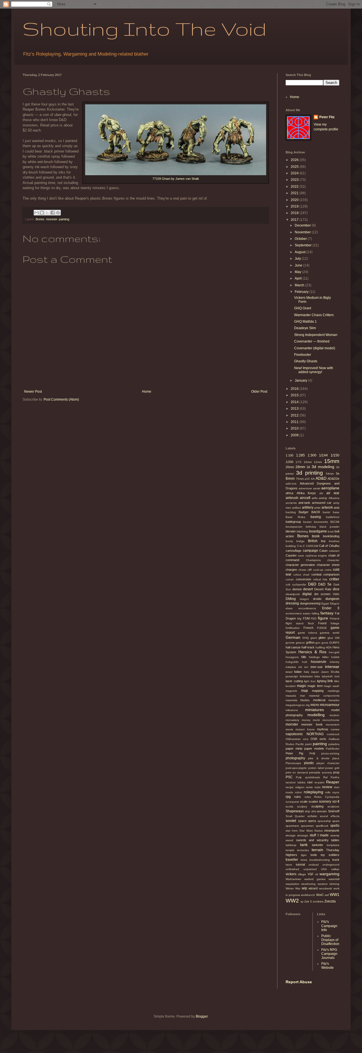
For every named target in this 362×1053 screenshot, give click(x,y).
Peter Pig (294, 753)
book (316, 536)
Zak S (308, 901)
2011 (295, 422)
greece (300, 642)
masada (291, 695)
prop (336, 772)
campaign (310, 551)
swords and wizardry (312, 840)
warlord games (315, 879)
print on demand (297, 772)
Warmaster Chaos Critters (314, 315)
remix (309, 787)
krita (317, 676)
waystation (292, 883)
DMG (336, 594)
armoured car (321, 502)
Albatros (334, 498)
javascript (292, 676)
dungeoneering (310, 603)
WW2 (292, 901)
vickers (291, 874)
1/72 (298, 462)
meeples (333, 700)
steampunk (331, 830)
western (323, 883)
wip (304, 888)
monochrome (330, 720)
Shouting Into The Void (144, 28)
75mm (300, 478)
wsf (327, 894)
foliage (335, 623)
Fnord (322, 623)
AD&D (321, 478)
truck (335, 859)
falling (315, 613)
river (336, 787)
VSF (311, 874)
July (298, 259)
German (293, 637)
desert (308, 589)
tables (335, 840)
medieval (319, 700)
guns (325, 642)
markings (333, 690)
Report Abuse (299, 982)
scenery (325, 802)
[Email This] (36, 212)
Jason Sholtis (330, 671)
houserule (318, 662)
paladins (333, 744)
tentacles (303, 850)
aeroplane (330, 488)
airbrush (292, 498)
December (303, 225)
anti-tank (304, 502)
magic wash (331, 686)
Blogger (202, 1016)
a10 (307, 478)
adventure (305, 488)
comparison (331, 574)
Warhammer (293, 879)
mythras (322, 729)
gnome (290, 642)
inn (306, 667)
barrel (326, 512)
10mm (308, 462)
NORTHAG (315, 734)
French (308, 627)
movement (332, 724)
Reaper (332, 782)
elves (289, 608)
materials (291, 700)
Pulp (299, 777)
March (300, 285)
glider (322, 637)
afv (321, 493)
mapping (318, 690)
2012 (295, 415)
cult (288, 584)
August (300, 252)
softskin (312, 816)
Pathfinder (332, 748)
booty (289, 541)
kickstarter (306, 676)
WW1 (334, 894)
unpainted (310, 869)
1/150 (335, 455)
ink (300, 667)
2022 (295, 187)
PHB (312, 753)
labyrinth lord (331, 676)
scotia (289, 806)
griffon (310, 642)
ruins (297, 796)
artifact (296, 507)
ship (307, 811)
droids (317, 598)
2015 (295, 395)
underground (330, 864)
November (303, 232)
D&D (312, 584)
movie (289, 729)
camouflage (293, 550)
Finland (334, 618)
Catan (323, 550)
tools (314, 855)
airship (323, 498)
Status (318, 830)
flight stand (294, 623)
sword (289, 840)
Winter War (293, 888)
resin (317, 787)
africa (289, 493)
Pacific (300, 744)
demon (297, 589)
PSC (289, 777)
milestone (292, 710)
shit (313, 811)
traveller (292, 860)
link (330, 681)
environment (294, 613)
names (335, 729)
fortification (293, 627)
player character (327, 763)
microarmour (329, 705)
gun (317, 642)
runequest (292, 801)
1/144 (323, 455)
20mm (290, 467)
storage (291, 835)
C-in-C (301, 545)
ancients (291, 502)
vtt (316, 874)
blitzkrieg (302, 531)
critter (334, 579)
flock (311, 623)
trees (304, 859)
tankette (317, 845)
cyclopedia (299, 584)
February (302, 292)
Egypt (325, 603)
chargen (291, 569)
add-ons (291, 483)
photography (295, 758)
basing (316, 517)
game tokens (307, 632)
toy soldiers (330, 855)
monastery (292, 720)
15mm (331, 461)
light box (310, 681)
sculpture (333, 806)
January (301, 380)
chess (302, 569)
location (291, 686)
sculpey (302, 806)
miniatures (314, 709)
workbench (308, 894)
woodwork (325, 888)
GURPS (334, 642)
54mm (330, 473)
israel (289, 671)
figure (323, 618)
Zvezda (330, 901)
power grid (332, 767)
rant (310, 782)
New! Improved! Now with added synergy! (313, 370)
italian (298, 671)
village (302, 874)
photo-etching (330, 753)
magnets (291, 690)
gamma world (329, 632)
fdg (299, 618)
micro (315, 705)
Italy (306, 671)
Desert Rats (322, 589)
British (313, 541)
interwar (332, 666)
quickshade (312, 777)
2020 (295, 200)
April (299, 278)
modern (334, 715)
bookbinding (331, 536)
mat (302, 695)
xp (301, 901)
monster (51, 219)
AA (313, 478)
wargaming (329, 874)
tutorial (300, 864)
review (327, 787)
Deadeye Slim (305, 328)
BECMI (334, 521)
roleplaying (313, 792)
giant (314, 637)
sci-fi (335, 802)
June (299, 265)
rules (308, 796)
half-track (307, 647)
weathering (308, 883)
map (304, 691)
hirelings (314, 657)
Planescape (293, 763)
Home (146, 392)
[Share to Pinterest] (58, 212)
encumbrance (307, 608)
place (335, 758)
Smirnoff (333, 811)
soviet (291, 820)
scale (303, 801)
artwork (327, 507)
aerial (316, 488)
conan (290, 579)
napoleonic (294, 734)
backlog (291, 512)
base (336, 512)
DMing (291, 599)
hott (304, 661)
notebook (333, 734)
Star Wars (306, 830)
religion (300, 787)
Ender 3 (330, 608)
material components (324, 695)
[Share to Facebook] (52, 212)
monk (316, 720)
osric (323, 739)
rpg (288, 797)
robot (298, 792)
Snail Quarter (295, 816)
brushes (334, 541)
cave (301, 555)
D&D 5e (324, 584)
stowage (302, 835)
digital (307, 594)
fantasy (326, 613)
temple (290, 850)
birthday (311, 526)
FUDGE (322, 627)
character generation (300, 564)
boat (331, 531)
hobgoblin (292, 661)
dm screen (322, 594)
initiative (291, 667)
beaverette (321, 521)
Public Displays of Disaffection (330, 940)
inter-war (317, 667)
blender (291, 531)
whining (334, 883)
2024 (295, 173)
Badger (304, 512)
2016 (295, 389)
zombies (318, 901)
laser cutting (294, 681)
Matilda (305, 700)
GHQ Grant (302, 308)
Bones (40, 219)
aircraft (305, 498)
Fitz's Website (327, 966)
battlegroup (293, 521)
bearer (307, 521)
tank (304, 844)
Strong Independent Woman (315, 335)
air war (332, 493)
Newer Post (33, 392)
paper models (314, 748)
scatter (313, 801)
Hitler (325, 657)
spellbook (322, 825)
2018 (295, 213)
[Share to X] (47, 212)
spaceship (324, 820)
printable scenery (320, 772)
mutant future (305, 729)
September (304, 245)
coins (328, 569)
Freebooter (302, 355)
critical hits (320, 579)
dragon (304, 598)
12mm (318, 462)
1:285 (300, 455)
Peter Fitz (327, 117)
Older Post (259, 392)
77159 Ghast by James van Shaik (175, 178)
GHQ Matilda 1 (305, 321)
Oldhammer (293, 739)
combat (316, 574)
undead (314, 864)
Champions (313, 560)
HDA (329, 647)
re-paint (319, 782)
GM (337, 637)
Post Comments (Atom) (61, 399)
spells (334, 826)
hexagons (292, 657)
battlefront (332, 517)
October (301, 239)
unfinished (292, 869)
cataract (334, 550)
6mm (290, 478)
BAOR (315, 512)
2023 (295, 180)
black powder (329, 526)
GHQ (305, 637)
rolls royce (332, 792)
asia (336, 507)
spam (335, 820)
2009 (295, 435)
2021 (295, 193)
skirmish (322, 811)
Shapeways (295, 811)
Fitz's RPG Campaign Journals (329, 954)
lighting (321, 681)
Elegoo (334, 603)
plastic (309, 763)
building (291, 545)
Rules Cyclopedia (326, 796)
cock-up (318, 569)
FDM (306, 618)
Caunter (291, 555)
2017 (295, 220)
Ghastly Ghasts (305, 361)
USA (324, 869)
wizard (313, 888)
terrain (317, 849)
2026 (295, 160)
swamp (334, 835)
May (298, 272)
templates (333, 845)
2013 (295, 409)
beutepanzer (294, 526)
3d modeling (323, 466)
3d (308, 467)
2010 (295, 428)
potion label (316, 767)
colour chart (301, 574)
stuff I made (319, 835)
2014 (295, 402)
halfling (320, 647)
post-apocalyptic (296, 767)
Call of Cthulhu (329, 545)
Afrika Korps (306, 493)
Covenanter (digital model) (314, 348)
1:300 (312, 455)
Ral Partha (331, 777)
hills (303, 657)
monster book (311, 724)
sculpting (317, 806)
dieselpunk (293, 594)
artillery (307, 507)
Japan (315, 671)
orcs (305, 739)
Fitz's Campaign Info (329, 926)
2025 (295, 167)
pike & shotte (318, 758)
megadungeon (295, 705)
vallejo (335, 869)
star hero (292, 830)
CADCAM (312, 545)
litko (336, 681)
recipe (290, 787)
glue (330, 637)
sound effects (329, 816)
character (333, 560)
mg (308, 705)
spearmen (307, 825)
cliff (309, 569)
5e (337, 473)
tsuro (289, 864)
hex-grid (334, 652)
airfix (315, 498)
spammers (292, 825)
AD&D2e (333, 478)
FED (313, 618)
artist (317, 507)
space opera (307, 820)
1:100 (289, 455)
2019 (295, 206)
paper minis (294, 748)
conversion (303, 579)
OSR (314, 739)
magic (301, 686)
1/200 (289, 462)
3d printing (309, 473)
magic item (314, 686)
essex (307, 613)
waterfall (334, 879)
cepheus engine (316, 555)
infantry (334, 661)
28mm (300, 467)
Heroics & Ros (312, 652)
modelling (316, 714)
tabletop (291, 845)
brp (323, 541)
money (306, 720)
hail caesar (293, 647)
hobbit (335, 657)
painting (64, 219)
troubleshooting (319, 859)
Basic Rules (295, 517)
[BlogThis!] (42, 212)
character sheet (328, 564)
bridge (300, 541)
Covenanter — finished (311, 341)
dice (336, 589)
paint (308, 744)
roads (289, 792)
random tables (295, 782)
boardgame (318, 531)
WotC (320, 894)
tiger (304, 855)
